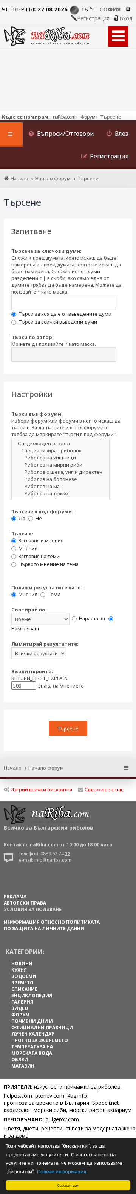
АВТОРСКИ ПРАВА (25, 903)
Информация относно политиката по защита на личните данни (52, 925)
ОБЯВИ (19, 1059)
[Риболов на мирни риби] (60, 464)
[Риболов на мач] (60, 486)
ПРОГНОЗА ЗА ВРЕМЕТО (39, 1040)
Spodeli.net (105, 1102)
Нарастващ (91, 618)
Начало (13, 767)
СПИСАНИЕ (24, 989)
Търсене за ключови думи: (46, 251)
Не (38, 518)
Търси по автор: (32, 337)
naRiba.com (64, 116)
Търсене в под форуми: (42, 511)
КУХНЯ (19, 970)
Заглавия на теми (38, 556)
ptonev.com (49, 1095)
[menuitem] (61, 134)
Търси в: (22, 533)
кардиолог (17, 1109)
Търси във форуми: (37, 414)
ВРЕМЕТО (22, 983)
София (110, 9)
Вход (125, 18)
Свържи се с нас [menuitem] (104, 789)
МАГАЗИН (22, 1066)
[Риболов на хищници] (60, 457)
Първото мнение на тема (48, 564)
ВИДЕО (19, 1008)
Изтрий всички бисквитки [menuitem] (41, 789)
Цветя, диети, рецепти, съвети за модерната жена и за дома (70, 1132)
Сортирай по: (29, 609)
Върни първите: (32, 671)
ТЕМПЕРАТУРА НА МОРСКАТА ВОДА (32, 1049)
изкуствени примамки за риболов (77, 1086)
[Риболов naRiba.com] (47, 36)
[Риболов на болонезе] (60, 479)
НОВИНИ (21, 963)
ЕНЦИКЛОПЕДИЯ (31, 995)
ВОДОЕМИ (23, 976)
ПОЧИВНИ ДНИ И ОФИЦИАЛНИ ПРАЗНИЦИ (42, 1024)
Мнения (27, 548)
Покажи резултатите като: (46, 587)
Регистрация (93, 18)
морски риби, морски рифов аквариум (82, 1109)
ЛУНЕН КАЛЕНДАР (32, 1034)
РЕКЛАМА (15, 896)
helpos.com (18, 1095)
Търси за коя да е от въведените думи (64, 313)
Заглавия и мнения (40, 540)
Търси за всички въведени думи (57, 321)
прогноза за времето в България (46, 1102)
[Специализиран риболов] (60, 450)
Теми (53, 594)
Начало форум (46, 767)
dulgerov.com (62, 1119)
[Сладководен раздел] (60, 443)
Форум (87, 116)
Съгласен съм (68, 1185)
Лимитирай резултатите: (45, 643)
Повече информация (61, 1171)
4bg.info (77, 1095)
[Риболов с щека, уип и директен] (60, 472)
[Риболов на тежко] (60, 493)
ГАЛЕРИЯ (22, 1002)
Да (21, 518)
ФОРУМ (20, 1014)
